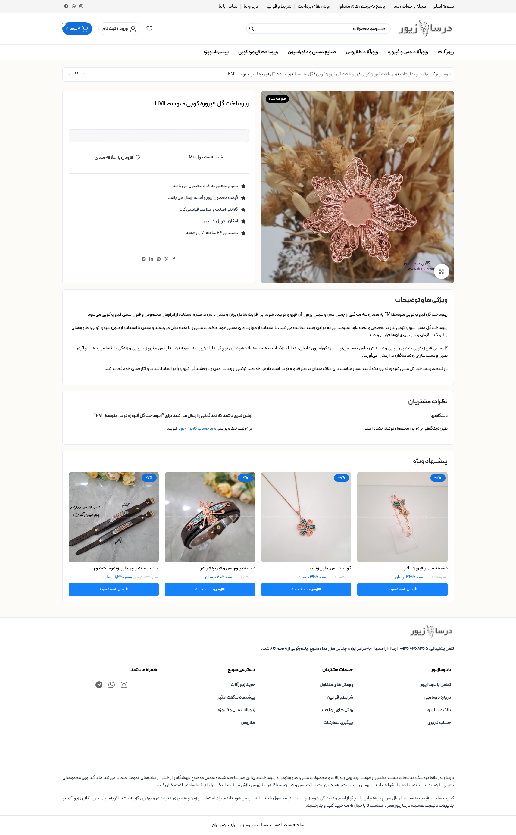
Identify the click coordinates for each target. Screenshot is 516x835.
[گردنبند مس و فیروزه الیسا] (306, 517)
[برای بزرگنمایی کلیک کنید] (441, 271)
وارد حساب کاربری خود (197, 428)
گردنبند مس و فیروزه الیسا (329, 568)
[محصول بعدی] (69, 74)
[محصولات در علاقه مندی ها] (149, 29)
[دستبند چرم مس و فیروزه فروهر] (210, 517)
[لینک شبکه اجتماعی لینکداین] (151, 259)
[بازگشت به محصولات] (76, 74)
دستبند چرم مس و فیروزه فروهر (227, 568)
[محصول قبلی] (83, 74)
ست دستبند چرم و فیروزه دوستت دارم (126, 568)
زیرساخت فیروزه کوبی (379, 74)
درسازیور (443, 74)
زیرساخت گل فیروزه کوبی (337, 74)
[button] (402, 589)
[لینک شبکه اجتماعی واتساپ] (73, 6)
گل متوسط (303, 74)
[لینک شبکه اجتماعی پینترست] (159, 259)
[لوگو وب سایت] (425, 28)
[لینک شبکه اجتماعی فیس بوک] (174, 259)
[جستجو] (251, 28)
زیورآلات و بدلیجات (416, 74)
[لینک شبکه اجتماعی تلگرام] (66, 6)
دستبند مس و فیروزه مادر (426, 568)
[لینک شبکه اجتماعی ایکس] (166, 259)
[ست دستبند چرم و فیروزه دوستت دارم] (114, 517)
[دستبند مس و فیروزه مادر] (402, 517)
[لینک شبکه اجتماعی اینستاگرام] (81, 6)
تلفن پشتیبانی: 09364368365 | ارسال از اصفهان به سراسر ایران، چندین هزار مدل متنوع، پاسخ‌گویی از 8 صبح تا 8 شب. (357, 649)
